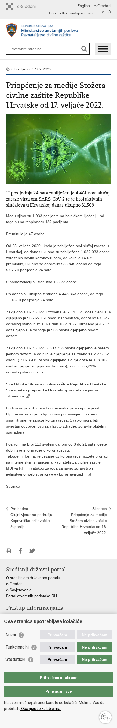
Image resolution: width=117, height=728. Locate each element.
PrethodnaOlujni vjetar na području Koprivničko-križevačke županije (31, 517)
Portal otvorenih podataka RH (31, 596)
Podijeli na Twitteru (32, 551)
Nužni (10, 634)
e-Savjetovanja (19, 590)
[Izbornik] (103, 49)
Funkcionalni (17, 647)
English (83, 6)
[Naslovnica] (58, 31)
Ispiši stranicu (9, 551)
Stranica (13, 486)
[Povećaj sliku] (58, 149)
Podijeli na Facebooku (20, 551)
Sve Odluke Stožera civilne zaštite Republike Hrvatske (56, 384)
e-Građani (102, 6)
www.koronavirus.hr (67, 474)
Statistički (15, 659)
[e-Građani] (29, 6)
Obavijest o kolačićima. (40, 708)
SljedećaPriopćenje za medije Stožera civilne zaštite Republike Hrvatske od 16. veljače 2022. (84, 520)
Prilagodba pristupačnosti (71, 13)
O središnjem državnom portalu (33, 578)
